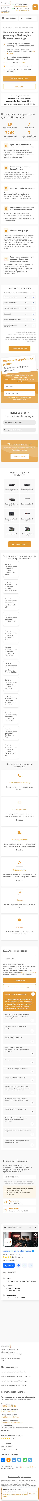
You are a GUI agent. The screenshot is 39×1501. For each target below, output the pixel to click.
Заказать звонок (19, 456)
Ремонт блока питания (10, 297)
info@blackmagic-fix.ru (10, 1417)
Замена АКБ (7, 314)
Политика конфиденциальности (19, 1477)
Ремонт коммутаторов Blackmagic (14, 1381)
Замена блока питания (10, 302)
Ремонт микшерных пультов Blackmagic (16, 1376)
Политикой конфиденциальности (24, 1183)
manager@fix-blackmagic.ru (12, 1422)
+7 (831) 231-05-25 (21, 4)
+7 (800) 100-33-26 (21, 8)
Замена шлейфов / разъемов (12, 319)
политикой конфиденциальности (22, 398)
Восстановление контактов (12, 308)
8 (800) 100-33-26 (8, 1411)
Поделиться (3, 1460)
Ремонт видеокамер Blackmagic (13, 1372)
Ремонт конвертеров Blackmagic (13, 1385)
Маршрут (10, 1265)
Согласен (32, 1493)
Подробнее (19, 820)
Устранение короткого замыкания (10, 325)
